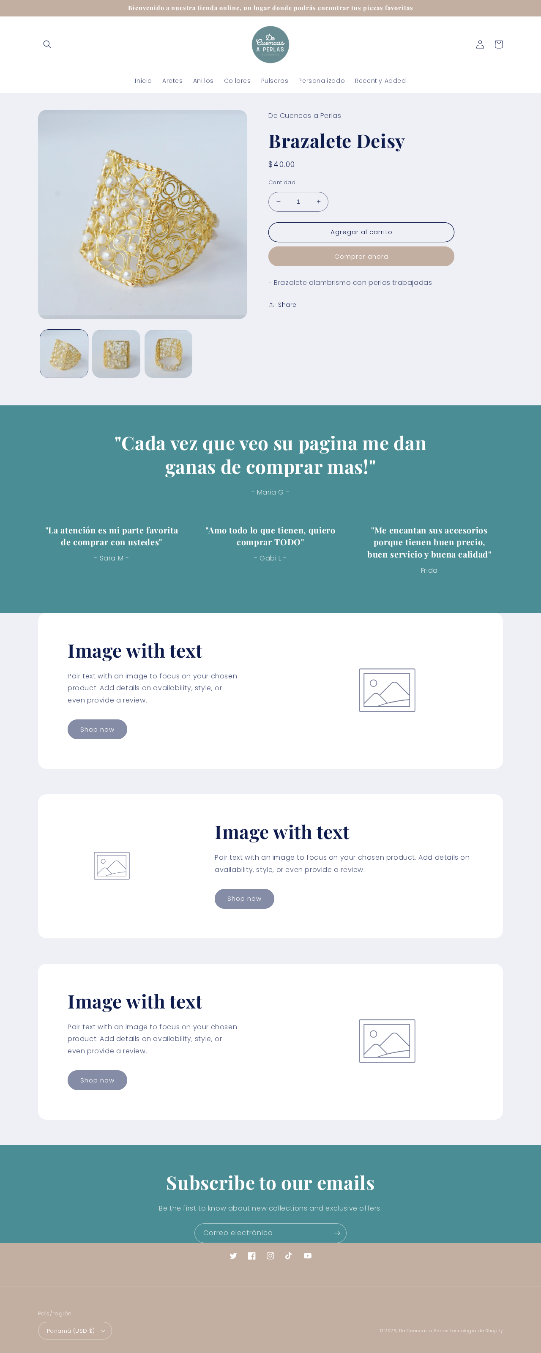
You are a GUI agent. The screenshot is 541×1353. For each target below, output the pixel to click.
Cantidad (281, 182)
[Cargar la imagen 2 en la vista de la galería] (116, 353)
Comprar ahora (361, 256)
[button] (47, 44)
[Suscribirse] (337, 1233)
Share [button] (287, 305)
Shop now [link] (97, 729)
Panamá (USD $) (71, 1331)
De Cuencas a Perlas (423, 1331)
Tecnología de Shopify (476, 1331)
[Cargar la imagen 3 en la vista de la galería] (168, 353)
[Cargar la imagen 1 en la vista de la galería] (64, 353)
